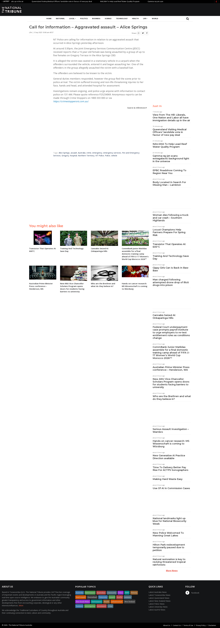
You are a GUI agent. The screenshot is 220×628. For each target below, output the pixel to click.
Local (71, 18)
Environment (97, 601)
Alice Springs (64, 152)
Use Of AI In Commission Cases (171, 488)
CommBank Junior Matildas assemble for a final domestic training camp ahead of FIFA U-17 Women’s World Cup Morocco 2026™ (171, 352)
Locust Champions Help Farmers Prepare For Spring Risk (169, 232)
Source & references (136, 107)
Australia (81, 152)
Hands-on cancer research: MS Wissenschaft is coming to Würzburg (171, 444)
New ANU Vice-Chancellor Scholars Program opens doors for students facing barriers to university (171, 383)
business (79, 606)
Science (108, 18)
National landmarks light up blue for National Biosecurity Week (169, 521)
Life (144, 18)
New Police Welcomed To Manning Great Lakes (168, 534)
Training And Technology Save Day (171, 257)
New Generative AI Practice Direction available (169, 457)
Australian (101, 593)
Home (48, 18)
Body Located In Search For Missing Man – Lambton (169, 183)
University (103, 597)
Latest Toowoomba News (159, 595)
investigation (90, 606)
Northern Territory (86, 155)
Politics (84, 18)
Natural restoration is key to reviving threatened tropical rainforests (169, 562)
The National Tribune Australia (20, 625)
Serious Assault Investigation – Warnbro (171, 430)
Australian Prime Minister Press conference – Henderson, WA (171, 368)
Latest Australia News (158, 592)
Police (107, 155)
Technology (122, 18)
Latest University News (158, 607)
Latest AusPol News (157, 609)
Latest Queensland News (159, 598)
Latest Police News (156, 604)
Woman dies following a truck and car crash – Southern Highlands (170, 218)
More (21, 605)
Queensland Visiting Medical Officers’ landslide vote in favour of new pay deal (49, 1)
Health (135, 18)
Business (96, 18)
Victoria (134, 593)
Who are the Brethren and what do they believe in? (172, 397)
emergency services (112, 152)
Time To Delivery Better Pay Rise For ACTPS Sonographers (170, 469)
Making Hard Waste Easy (167, 479)
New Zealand (130, 601)
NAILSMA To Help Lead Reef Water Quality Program (107, 1)
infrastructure (116, 601)
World (155, 18)
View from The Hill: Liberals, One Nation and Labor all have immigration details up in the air (171, 117)
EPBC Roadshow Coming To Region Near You (169, 172)
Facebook (195, 593)
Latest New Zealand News (159, 601)
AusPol (119, 597)
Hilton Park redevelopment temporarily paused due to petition (169, 547)
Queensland (92, 597)
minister (127, 597)
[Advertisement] (171, 9)
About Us (166, 625)
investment (101, 606)
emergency (97, 152)
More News (172, 570)
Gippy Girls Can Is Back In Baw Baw (170, 269)
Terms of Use (188, 625)
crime (88, 152)
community (111, 593)
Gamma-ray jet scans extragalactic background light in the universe (161, 1)
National (60, 18)
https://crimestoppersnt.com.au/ (70, 101)
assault (74, 152)
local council (80, 597)
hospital (73, 155)
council (112, 597)
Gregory (65, 155)
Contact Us (177, 625)
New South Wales (82, 601)
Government (90, 593)
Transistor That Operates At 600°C (169, 245)
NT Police (99, 155)
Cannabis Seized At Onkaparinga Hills (164, 316)
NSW (127, 593)
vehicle (114, 155)
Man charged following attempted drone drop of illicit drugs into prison (171, 282)
